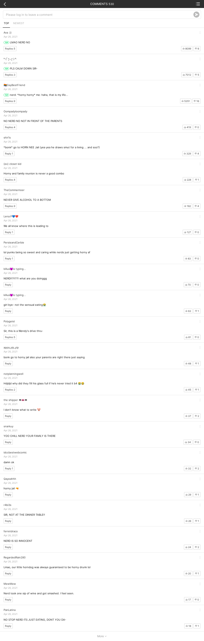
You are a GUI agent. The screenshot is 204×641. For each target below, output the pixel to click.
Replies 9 (10, 101)
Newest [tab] (18, 23)
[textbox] (99, 15)
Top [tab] (6, 23)
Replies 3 (10, 74)
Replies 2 (10, 389)
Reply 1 (9, 153)
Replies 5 (10, 48)
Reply (8, 284)
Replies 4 (10, 127)
